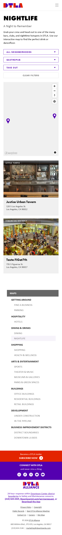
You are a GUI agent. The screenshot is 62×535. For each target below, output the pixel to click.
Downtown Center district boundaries (31, 495)
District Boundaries (26, 432)
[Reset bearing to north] (54, 95)
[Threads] (31, 474)
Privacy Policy (25, 507)
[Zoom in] (54, 86)
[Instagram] (19, 474)
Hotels (18, 321)
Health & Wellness (25, 355)
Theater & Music (24, 372)
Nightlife (19, 338)
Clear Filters (31, 75)
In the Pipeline (22, 421)
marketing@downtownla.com (38, 528)
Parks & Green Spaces (26, 382)
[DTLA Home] (13, 5)
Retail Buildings (24, 404)
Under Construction (27, 415)
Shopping (19, 350)
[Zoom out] (54, 90)
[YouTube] (43, 474)
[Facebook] (25, 474)
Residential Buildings (27, 399)
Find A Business (23, 305)
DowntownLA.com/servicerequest (37, 498)
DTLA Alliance (34, 520)
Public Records (18, 511)
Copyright (38, 507)
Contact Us (21, 515)
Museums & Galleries (27, 377)
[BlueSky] (37, 474)
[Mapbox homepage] (11, 153)
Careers (32, 515)
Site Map (41, 515)
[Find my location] (54, 101)
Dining (18, 333)
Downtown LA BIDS (25, 437)
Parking (19, 310)
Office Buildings (24, 394)
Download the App (31, 501)
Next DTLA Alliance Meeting (38, 511)
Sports (18, 366)
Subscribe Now (28, 458)
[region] (31, 119)
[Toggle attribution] (55, 152)
